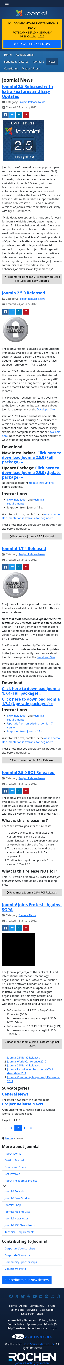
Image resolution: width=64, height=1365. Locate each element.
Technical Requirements (19, 1232)
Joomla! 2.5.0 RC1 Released (28, 772)
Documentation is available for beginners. (28, 518)
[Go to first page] (5, 1128)
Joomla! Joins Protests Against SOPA (32, 907)
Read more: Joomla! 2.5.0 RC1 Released (33, 892)
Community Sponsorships (21, 1262)
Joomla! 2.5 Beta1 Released (23, 1065)
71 (18, 1128)
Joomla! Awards (14, 1191)
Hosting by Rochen (32, 1363)
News (52, 61)
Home (8, 54)
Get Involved (12, 1174)
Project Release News (32, 102)
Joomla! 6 (38, 61)
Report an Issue (37, 1328)
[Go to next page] (24, 1128)
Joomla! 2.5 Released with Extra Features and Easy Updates (27, 91)
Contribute (11, 68)
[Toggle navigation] (6, 3)
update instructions (41, 483)
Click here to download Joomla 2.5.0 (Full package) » (31, 457)
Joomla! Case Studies (17, 1198)
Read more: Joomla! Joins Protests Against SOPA (33, 1044)
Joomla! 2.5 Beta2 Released (23, 1057)
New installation (17, 499)
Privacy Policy (47, 1320)
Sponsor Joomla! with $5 (42, 1324)
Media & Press (31, 68)
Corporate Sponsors (17, 1255)
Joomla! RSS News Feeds (20, 1225)
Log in (53, 1328)
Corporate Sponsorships (20, 1248)
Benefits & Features (16, 61)
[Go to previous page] (12, 1128)
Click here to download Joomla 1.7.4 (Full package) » (31, 691)
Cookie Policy (16, 1324)
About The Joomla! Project (21, 1180)
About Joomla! (24, 54)
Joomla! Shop (13, 1205)
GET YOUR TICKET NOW (32, 43)
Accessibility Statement (22, 1320)
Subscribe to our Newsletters (27, 1280)
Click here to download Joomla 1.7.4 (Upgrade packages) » (31, 701)
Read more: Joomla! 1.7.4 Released (32, 760)
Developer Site (46, 409)
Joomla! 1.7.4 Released (24, 548)
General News (27, 915)
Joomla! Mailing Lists (17, 1211)
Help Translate (16, 1328)
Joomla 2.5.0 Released (23, 293)
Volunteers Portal (16, 1269)
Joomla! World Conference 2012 (26, 1061)
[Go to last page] (30, 1128)
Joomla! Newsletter (16, 1218)
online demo (52, 514)
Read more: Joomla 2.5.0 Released (33, 536)
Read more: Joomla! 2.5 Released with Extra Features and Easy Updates (33, 279)
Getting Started (14, 1160)
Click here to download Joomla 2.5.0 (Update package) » (31, 472)
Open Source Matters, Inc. (39, 1344)
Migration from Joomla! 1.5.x (25, 731)
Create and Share (15, 1167)
